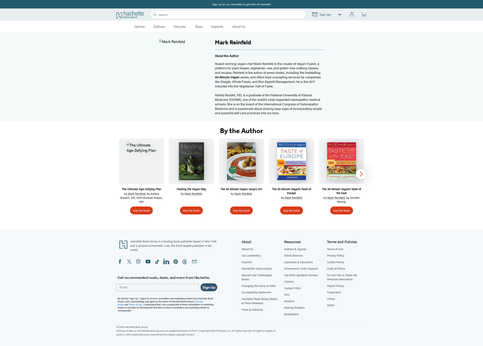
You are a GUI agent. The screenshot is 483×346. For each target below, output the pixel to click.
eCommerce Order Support (301, 268)
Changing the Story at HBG (258, 286)
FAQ (286, 294)
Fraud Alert (334, 292)
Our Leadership (251, 255)
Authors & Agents (295, 249)
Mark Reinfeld (136, 194)
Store (198, 27)
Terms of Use (335, 249)
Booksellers (291, 314)
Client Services (293, 255)
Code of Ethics (336, 268)
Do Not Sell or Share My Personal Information (342, 277)
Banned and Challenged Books (257, 277)
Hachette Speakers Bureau (301, 275)
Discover (180, 27)
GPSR (330, 305)
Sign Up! (325, 14)
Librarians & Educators (298, 262)
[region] (241, 178)
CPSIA (331, 299)
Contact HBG (292, 288)
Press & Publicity (252, 309)
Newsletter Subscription (257, 268)
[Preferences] (340, 15)
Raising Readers (294, 307)
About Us (247, 249)
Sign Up (208, 287)
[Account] (352, 14)
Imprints (217, 27)
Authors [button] (159, 27)
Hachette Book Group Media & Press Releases (259, 301)
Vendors (289, 301)
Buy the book (141, 210)
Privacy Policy (335, 255)
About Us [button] (238, 27)
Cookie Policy (335, 262)
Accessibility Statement (256, 292)
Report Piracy (335, 286)
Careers (289, 281)
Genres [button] (140, 27)
